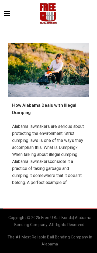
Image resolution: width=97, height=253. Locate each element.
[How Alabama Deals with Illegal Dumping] (48, 70)
